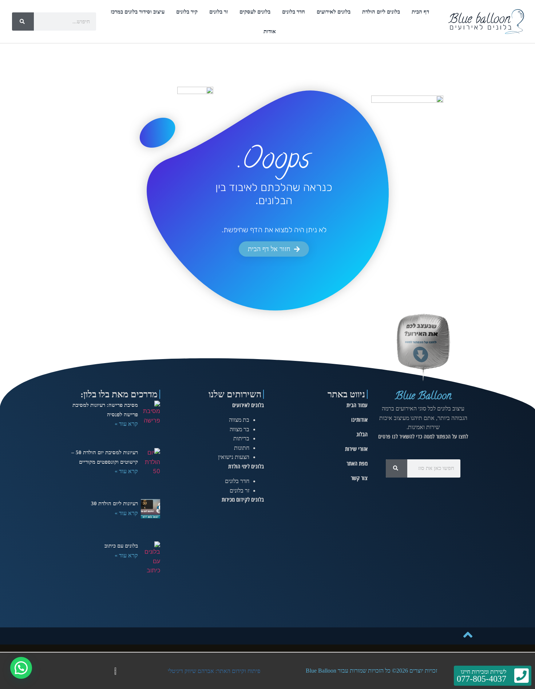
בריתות (241, 438)
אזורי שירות (356, 449)
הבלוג (362, 434)
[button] (21, 668)
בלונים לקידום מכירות (243, 499)
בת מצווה (239, 420)
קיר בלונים (187, 12)
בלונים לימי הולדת (246, 466)
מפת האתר (357, 463)
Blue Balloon (423, 397)
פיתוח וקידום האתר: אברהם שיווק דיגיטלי (214, 671)
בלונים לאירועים (333, 12)
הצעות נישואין (233, 457)
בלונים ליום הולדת (381, 12)
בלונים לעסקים (254, 12)
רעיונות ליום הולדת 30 (114, 503)
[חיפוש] (23, 21)
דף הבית (420, 12)
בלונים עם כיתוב (121, 546)
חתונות (241, 448)
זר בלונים (218, 12)
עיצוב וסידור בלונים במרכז (138, 12)
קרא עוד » (126, 424)
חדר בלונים (293, 12)
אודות (269, 31)
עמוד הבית (357, 405)
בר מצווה (239, 429)
